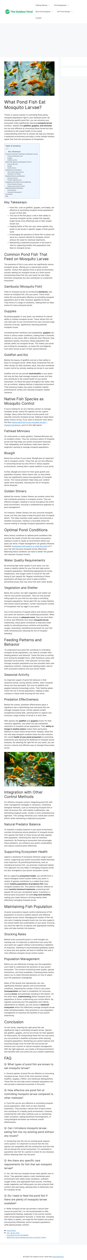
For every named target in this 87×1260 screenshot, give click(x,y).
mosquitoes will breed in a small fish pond (30, 546)
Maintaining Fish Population (14, 188)
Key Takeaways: (14, 152)
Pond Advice (11, 1230)
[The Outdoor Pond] (19, 11)
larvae (13, 1233)
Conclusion (9, 194)
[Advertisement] (43, 39)
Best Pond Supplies (43, 12)
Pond (17, 1233)
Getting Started (41, 5)
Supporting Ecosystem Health (16, 186)
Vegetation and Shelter (14, 174)
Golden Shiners (11, 168)
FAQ (6, 196)
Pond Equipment (60, 5)
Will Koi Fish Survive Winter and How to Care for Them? (26, 1237)
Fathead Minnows (12, 164)
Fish (8, 1233)
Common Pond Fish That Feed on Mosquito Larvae (21, 154)
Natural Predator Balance (14, 184)
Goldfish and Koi (12, 160)
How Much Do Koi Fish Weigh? (18, 1235)
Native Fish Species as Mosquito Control (18, 162)
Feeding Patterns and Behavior (15, 176)
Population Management (14, 192)
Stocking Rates (11, 190)
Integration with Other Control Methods (18, 182)
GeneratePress (58, 1257)
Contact (38, 18)
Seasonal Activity (12, 178)
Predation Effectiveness (14, 180)
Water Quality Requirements (15, 172)
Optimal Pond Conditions (13, 170)
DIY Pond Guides (63, 12)
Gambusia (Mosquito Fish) (15, 156)
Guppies (9, 158)
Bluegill (9, 166)
